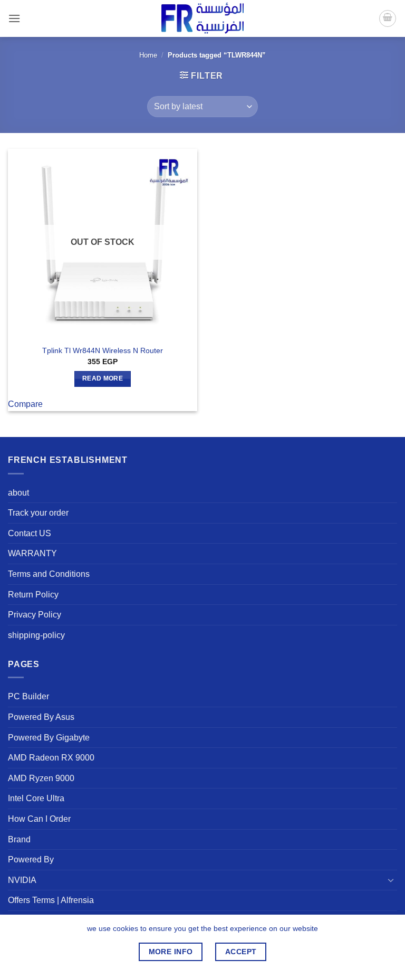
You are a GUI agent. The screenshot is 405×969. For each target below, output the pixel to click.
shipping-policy (36, 635)
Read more (102, 378)
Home (148, 55)
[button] (14, 18)
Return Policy (33, 594)
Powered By (31, 859)
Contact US (29, 533)
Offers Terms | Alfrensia (51, 900)
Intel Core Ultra (36, 798)
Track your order (38, 512)
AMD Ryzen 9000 (41, 778)
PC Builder (28, 696)
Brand (19, 839)
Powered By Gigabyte (49, 737)
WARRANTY (32, 553)
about (18, 492)
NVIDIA (22, 880)
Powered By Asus (41, 716)
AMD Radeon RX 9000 (51, 757)
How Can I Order (39, 818)
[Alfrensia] (202, 18)
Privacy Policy (34, 614)
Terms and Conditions (49, 573)
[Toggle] (390, 879)
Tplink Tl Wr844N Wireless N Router (102, 350)
